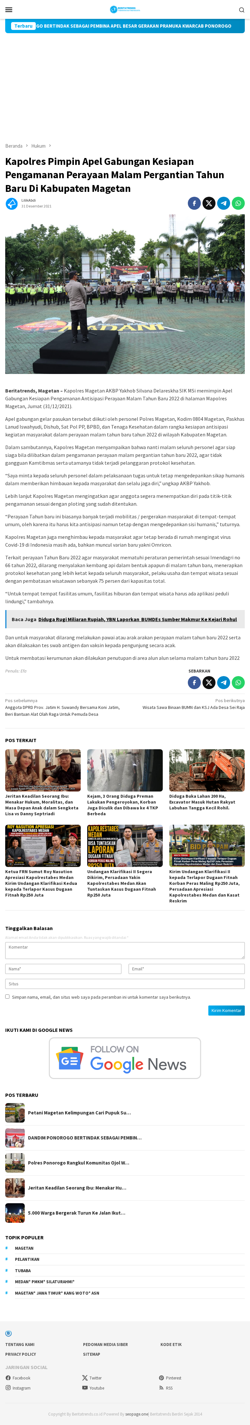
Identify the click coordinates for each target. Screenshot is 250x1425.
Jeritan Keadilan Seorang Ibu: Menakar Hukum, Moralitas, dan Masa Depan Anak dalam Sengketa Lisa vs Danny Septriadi (41, 805)
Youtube (97, 1388)
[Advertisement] (125, 81)
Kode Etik (171, 1344)
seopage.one (136, 1414)
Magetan (24, 1248)
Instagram (22, 1388)
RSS (169, 1388)
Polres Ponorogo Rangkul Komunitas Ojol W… (78, 1163)
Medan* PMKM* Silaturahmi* (45, 1282)
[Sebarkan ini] (194, 203)
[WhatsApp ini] (238, 203)
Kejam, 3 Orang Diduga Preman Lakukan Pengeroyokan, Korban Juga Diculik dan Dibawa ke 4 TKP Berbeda (122, 805)
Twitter (96, 1378)
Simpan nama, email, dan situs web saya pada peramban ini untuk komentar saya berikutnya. (101, 997)
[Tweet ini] (208, 203)
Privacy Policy (20, 1354)
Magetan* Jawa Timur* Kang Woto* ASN (57, 1293)
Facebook (21, 1378)
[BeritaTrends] (125, 9)
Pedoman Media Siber (105, 1344)
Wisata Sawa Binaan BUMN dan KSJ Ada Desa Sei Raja (194, 704)
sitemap (91, 1354)
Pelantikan (27, 1259)
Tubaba (23, 1270)
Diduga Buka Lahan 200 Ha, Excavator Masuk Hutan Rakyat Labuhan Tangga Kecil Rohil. (202, 802)
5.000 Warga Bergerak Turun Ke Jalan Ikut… (76, 1213)
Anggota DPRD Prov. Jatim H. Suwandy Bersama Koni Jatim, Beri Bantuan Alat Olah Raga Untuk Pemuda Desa (62, 707)
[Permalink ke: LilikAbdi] (11, 203)
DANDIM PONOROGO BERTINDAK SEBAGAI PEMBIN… (85, 1138)
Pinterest (173, 1378)
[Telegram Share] (223, 203)
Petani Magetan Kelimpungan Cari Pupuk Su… (79, 1113)
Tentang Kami (20, 1344)
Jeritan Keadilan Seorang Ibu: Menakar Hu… (77, 1188)
